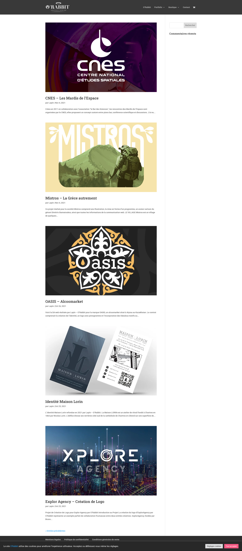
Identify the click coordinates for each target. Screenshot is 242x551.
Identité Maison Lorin (64, 401)
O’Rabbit (147, 7)
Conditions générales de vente (105, 539)
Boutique (172, 7)
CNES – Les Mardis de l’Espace (72, 98)
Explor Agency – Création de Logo (74, 501)
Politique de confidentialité (76, 539)
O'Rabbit (14, 546)
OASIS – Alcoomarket (64, 301)
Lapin (51, 103)
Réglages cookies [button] (214, 546)
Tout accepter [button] (231, 546)
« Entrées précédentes (55, 531)
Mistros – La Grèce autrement (71, 198)
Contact (186, 7)
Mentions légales (53, 539)
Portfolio (158, 7)
